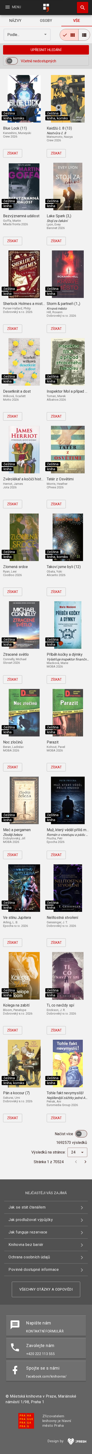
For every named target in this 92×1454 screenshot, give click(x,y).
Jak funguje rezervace (27, 1232)
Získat (12, 153)
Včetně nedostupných (38, 61)
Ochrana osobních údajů (29, 1257)
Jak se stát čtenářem (27, 1207)
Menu (13, 7)
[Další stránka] (85, 1161)
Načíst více (64, 1134)
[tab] (15, 20)
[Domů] (46, 8)
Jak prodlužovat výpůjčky (30, 1219)
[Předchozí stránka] (76, 1161)
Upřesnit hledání (46, 50)
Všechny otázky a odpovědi (46, 1289)
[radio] (69, 34)
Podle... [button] (13, 34)
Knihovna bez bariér (25, 1244)
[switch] (12, 61)
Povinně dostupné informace (33, 1269)
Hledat (81, 7)
